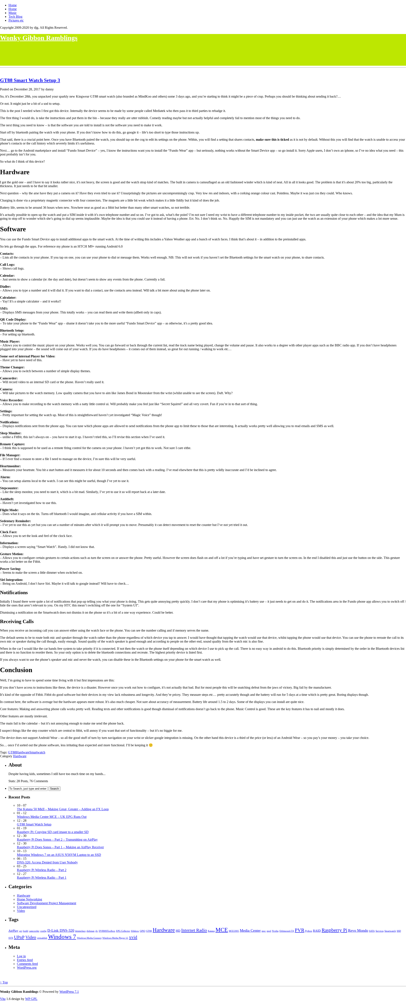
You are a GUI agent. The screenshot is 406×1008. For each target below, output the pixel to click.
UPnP (19, 937)
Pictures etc (16, 20)
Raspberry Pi (334, 930)
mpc (264, 931)
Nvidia (275, 931)
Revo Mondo (358, 930)
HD (178, 930)
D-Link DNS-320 (60, 930)
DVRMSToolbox (107, 931)
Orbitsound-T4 (286, 931)
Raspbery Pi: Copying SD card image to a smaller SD (53, 832)
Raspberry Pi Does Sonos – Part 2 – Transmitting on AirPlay (57, 839)
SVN (10, 938)
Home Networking (29, 899)
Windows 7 (62, 936)
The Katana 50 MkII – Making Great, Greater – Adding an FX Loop (63, 809)
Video (21, 911)
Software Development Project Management (46, 903)
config (43, 931)
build (25, 931)
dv (96, 931)
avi (20, 931)
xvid (133, 937)
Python (308, 931)
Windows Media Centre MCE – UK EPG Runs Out (51, 817)
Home (12, 5)
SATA (372, 931)
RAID (317, 930)
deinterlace (80, 931)
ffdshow (135, 931)
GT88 (12, 752)
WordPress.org (27, 967)
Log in (21, 956)
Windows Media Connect (89, 938)
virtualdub (42, 938)
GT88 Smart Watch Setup (29, 80)
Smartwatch (37, 752)
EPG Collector (123, 931)
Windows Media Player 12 (115, 938)
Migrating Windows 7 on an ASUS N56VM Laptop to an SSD (59, 855)
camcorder (34, 931)
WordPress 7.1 (69, 991)
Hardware (22, 752)
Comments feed (27, 964)
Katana (211, 931)
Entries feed (25, 960)
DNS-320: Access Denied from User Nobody (47, 862)
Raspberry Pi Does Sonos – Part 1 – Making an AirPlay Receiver (60, 847)
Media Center (250, 930)
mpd (269, 931)
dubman (90, 931)
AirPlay (13, 930)
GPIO (142, 931)
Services (380, 931)
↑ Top (4, 982)
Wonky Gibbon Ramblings (38, 38)
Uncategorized (26, 907)
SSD (399, 931)
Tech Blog (15, 16)
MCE (221, 930)
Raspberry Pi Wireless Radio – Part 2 (41, 870)
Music (12, 13)
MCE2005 (234, 931)
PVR (299, 930)
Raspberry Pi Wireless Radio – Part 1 (41, 877)
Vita (2, 999)
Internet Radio (194, 930)
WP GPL (31, 999)
